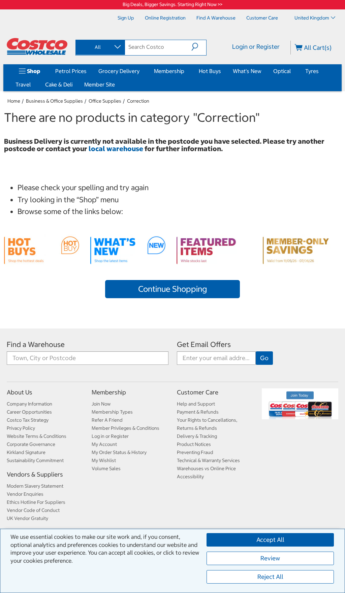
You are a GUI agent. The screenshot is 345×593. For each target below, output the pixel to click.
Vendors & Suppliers (35, 474)
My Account (104, 444)
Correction (138, 101)
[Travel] (32, 84)
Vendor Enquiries (25, 494)
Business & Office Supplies (54, 101)
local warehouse (117, 148)
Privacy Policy (21, 428)
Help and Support (196, 404)
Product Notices (194, 444)
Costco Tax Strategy (28, 420)
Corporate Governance (31, 444)
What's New (247, 71)
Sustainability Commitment (35, 460)
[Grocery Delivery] (140, 71)
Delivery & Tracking (197, 436)
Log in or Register (110, 436)
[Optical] (292, 71)
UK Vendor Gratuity (27, 518)
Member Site (99, 84)
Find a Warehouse (36, 344)
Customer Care (197, 392)
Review (270, 558)
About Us (19, 392)
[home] (37, 46)
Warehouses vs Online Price (206, 468)
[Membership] (185, 71)
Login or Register (256, 46)
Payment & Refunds (198, 412)
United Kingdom (311, 18)
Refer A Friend (107, 420)
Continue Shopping (172, 289)
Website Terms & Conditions (36, 436)
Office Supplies (105, 101)
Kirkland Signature (26, 452)
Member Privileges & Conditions (125, 428)
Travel (23, 84)
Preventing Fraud (195, 452)
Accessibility (190, 477)
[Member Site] (116, 84)
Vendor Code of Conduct (33, 510)
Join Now (101, 404)
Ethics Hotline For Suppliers (36, 502)
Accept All (270, 540)
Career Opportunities (29, 412)
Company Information (29, 404)
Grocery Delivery (118, 71)
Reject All (270, 577)
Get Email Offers (204, 344)
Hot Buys (210, 71)
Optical (282, 71)
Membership (169, 71)
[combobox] (100, 47)
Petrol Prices (71, 71)
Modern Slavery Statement (35, 486)
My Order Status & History (119, 452)
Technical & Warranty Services (208, 460)
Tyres (312, 71)
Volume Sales (106, 468)
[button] (198, 47)
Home (13, 101)
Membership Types (112, 412)
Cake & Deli (58, 84)
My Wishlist (104, 460)
